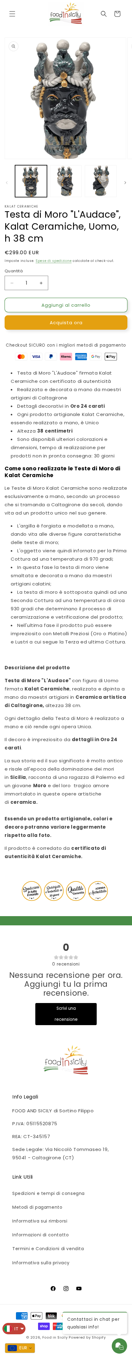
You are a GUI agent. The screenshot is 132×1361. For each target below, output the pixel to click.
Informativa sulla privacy (41, 1263)
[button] (12, 14)
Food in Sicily (55, 1337)
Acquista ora (66, 322)
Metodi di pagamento (37, 1207)
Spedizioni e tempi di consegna (48, 1193)
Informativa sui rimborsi (39, 1221)
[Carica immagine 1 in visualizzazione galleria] (31, 181)
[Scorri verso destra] (125, 182)
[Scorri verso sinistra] (7, 182)
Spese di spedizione (54, 261)
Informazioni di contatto (40, 1235)
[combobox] (20, 1348)
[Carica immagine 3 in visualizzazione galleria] (101, 181)
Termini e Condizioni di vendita (48, 1249)
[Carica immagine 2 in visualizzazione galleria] (66, 181)
